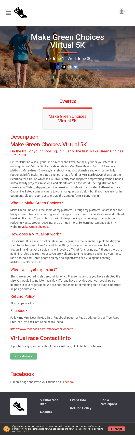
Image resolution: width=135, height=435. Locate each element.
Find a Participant (108, 402)
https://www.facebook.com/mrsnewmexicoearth (41, 329)
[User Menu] (122, 11)
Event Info (78, 400)
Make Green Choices (34, 226)
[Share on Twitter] (64, 67)
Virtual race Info (49, 402)
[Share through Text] (75, 67)
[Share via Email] (69, 67)
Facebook (68, 382)
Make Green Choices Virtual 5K (67, 41)
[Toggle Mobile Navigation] (8, 13)
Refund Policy (80, 408)
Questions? (23, 356)
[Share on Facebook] (58, 67)
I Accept (116, 429)
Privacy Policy (22, 431)
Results (46, 412)
